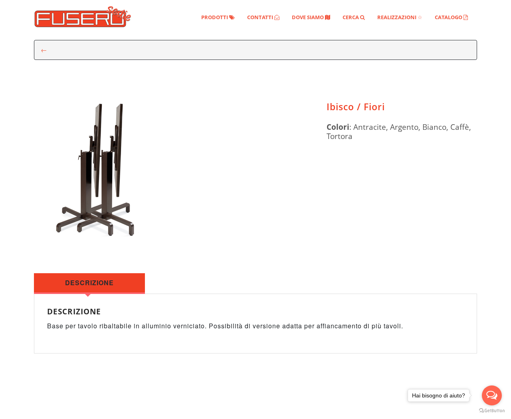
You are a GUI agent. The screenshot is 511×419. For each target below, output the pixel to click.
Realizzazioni (399, 17)
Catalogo (451, 17)
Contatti (263, 17)
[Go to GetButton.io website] (492, 410)
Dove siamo (311, 17)
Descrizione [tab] (89, 282)
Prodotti (218, 17)
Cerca (354, 17)
